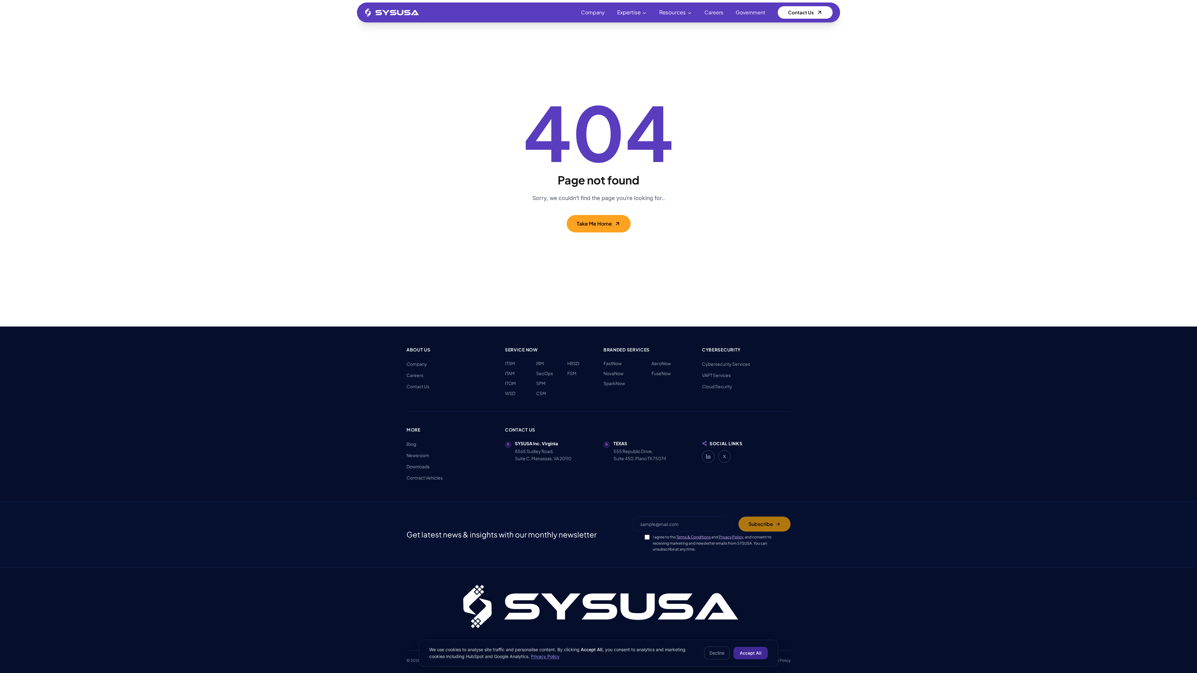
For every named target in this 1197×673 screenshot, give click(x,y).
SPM (541, 383)
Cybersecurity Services (726, 364)
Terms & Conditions (693, 537)
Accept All (751, 653)
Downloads (418, 466)
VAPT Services (716, 375)
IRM (540, 363)
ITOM (510, 383)
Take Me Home (594, 223)
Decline (716, 653)
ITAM (510, 373)
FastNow (612, 363)
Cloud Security (717, 386)
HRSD (573, 363)
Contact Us (801, 12)
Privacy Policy (731, 537)
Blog (411, 444)
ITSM (510, 363)
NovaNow (613, 373)
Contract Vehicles (424, 477)
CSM (541, 393)
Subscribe (760, 524)
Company (593, 12)
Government (750, 12)
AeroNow (661, 363)
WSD (510, 393)
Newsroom (417, 455)
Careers (713, 12)
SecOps (544, 373)
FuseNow (661, 373)
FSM (571, 373)
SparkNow (614, 383)
